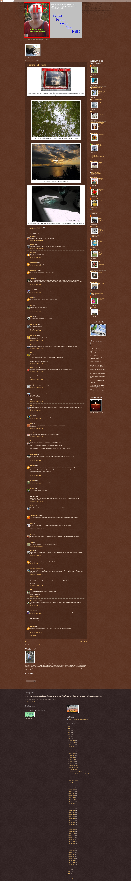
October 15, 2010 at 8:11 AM (36, 240)
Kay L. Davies (33, 454)
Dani (31, 305)
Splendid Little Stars (35, 515)
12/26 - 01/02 (72, 740)
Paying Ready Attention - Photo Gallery (97, 88)
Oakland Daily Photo (35, 600)
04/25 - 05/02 (72, 833)
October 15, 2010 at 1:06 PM (36, 410)
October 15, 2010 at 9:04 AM (36, 292)
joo (31, 423)
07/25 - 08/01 (72, 806)
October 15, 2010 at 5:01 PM (36, 460)
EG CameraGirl (33, 367)
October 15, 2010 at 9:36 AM (36, 320)
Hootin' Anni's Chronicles (97, 293)
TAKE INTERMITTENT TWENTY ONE (101, 263)
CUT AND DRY (94, 161)
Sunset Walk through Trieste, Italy (101, 125)
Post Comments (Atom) (36, 644)
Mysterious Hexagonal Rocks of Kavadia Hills (100, 219)
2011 (69, 736)
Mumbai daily (94, 76)
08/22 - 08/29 (72, 797)
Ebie (31, 415)
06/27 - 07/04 (72, 814)
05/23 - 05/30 (72, 824)
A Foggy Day (100, 102)
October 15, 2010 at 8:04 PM (36, 511)
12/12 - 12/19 (72, 744)
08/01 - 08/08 (72, 803)
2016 (69, 726)
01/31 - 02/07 (72, 858)
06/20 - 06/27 (72, 816)
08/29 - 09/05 (72, 795)
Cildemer (32, 352)
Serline (32, 550)
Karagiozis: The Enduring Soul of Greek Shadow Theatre (97, 211)
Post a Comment (32, 635)
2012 (69, 734)
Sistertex (32, 244)
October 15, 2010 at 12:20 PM (37, 387)
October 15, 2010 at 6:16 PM (36, 492)
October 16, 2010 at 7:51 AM (36, 563)
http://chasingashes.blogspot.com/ (33, 701)
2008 (69, 871)
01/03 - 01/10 (72, 867)
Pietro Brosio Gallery (96, 144)
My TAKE (93, 260)
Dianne (32, 440)
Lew (31, 405)
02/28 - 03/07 (72, 850)
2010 (69, 738)
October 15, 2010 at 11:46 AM (36, 363)
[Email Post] (44, 227)
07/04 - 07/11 (72, 812)
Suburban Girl (33, 262)
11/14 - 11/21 (72, 753)
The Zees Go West (95, 249)
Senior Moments (95, 172)
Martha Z (32, 505)
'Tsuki (31, 542)
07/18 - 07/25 (72, 808)
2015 (69, 728)
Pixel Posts (94, 282)
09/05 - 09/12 (72, 793)
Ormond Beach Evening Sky (97, 173)
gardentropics (94, 216)
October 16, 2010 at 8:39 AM (36, 574)
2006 (69, 873)
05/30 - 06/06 (72, 822)
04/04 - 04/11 (72, 839)
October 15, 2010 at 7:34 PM (36, 501)
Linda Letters (94, 133)
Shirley (32, 278)
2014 (69, 730)
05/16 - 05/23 (72, 827)
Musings (93, 111)
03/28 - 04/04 (72, 841)
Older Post (83, 642)
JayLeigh (32, 480)
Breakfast (100, 78)
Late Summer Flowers (100, 135)
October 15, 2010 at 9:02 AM (36, 284)
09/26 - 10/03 (72, 787)
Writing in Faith (95, 226)
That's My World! (72, 778)
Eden (31, 589)
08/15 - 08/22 (72, 799)
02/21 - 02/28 (72, 852)
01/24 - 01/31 (72, 860)
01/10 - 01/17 (72, 864)
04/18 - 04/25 (72, 835)
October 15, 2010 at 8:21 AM (36, 257)
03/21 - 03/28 (72, 843)
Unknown (32, 465)
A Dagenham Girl (34, 560)
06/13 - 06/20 (72, 818)
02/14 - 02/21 (72, 854)
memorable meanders (96, 239)
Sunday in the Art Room (101, 179)
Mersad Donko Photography (97, 122)
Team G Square (95, 307)
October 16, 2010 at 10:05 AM (37, 585)
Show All (104, 318)
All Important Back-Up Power (101, 113)
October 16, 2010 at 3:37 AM (36, 555)
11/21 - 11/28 (72, 751)
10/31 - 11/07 (72, 757)
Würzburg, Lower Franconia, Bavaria (100, 253)
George (32, 610)
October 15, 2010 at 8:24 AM (36, 265)
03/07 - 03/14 (72, 848)
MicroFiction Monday (73, 780)
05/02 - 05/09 (72, 831)
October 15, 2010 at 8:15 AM (36, 248)
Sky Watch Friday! (73, 769)
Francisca (32, 344)
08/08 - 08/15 (72, 801)
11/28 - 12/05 (72, 749)
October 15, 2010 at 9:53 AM (36, 330)
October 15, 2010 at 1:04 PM (36, 401)
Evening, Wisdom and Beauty (75, 771)
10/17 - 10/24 (72, 761)
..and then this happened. (101, 299)
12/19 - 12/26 (72, 742)
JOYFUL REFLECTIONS (96, 188)
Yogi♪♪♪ (32, 289)
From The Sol (94, 177)
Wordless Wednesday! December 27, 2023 (101, 274)
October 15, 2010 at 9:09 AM (36, 301)
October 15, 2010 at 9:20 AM (36, 312)
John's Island (94, 198)
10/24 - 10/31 (72, 759)
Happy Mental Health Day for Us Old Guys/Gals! (79, 773)
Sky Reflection (33, 256)
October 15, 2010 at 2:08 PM (36, 436)
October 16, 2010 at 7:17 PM (36, 613)
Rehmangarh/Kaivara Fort (101, 310)
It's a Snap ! (94, 271)
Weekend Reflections (36, 64)
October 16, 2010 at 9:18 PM (36, 622)
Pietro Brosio (33, 335)
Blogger (72, 878)
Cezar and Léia (33, 392)
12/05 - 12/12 (72, 746)
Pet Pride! (71, 782)
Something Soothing (100, 163)
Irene (31, 523)
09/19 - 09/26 (72, 789)
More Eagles (100, 200)
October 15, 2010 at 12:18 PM (37, 379)
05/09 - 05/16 (72, 829)
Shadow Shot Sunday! (74, 765)
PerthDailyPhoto (95, 297)
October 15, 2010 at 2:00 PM (36, 428)
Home (56, 642)
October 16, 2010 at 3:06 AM (36, 546)
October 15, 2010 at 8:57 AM (36, 274)
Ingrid (31, 534)
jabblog (93, 65)
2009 (69, 869)
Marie (31, 297)
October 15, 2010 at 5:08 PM (36, 484)
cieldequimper (33, 384)
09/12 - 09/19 (72, 791)
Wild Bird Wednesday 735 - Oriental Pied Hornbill (101, 91)
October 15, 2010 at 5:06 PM (36, 475)
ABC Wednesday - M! (74, 776)
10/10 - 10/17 (72, 763)
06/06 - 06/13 (72, 820)
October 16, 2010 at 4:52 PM (36, 605)
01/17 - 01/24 (72, 862)
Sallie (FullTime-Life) (35, 568)
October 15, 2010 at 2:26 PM (36, 450)
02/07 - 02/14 (72, 856)
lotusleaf (32, 488)
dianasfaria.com (34, 432)
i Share (93, 209)
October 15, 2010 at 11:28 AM (36, 348)
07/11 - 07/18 (72, 810)
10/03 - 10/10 (72, 785)
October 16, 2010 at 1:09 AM (36, 530)
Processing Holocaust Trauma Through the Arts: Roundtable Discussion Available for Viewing (98, 231)
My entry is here (33, 631)
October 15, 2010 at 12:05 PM (37, 371)
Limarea (32, 236)
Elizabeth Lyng (33, 270)
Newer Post (28, 642)
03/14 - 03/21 (72, 846)
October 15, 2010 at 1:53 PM (36, 418)
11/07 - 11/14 (72, 755)
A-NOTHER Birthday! (100, 241)
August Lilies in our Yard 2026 (101, 190)
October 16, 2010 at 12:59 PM (37, 596)
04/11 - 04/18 (72, 837)
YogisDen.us (94, 155)
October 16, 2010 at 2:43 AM (36, 538)
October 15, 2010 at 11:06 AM (36, 340)
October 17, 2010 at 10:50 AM (37, 632)
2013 (69, 732)
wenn (31, 316)
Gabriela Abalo (33, 324)
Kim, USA (32, 252)
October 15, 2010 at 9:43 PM (36, 519)
